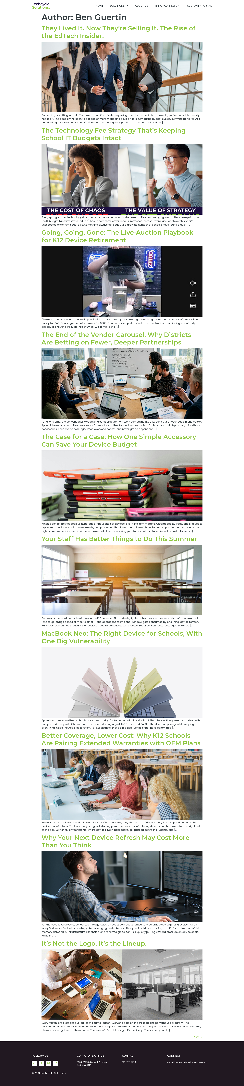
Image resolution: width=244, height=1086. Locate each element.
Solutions (117, 5)
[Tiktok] (55, 1063)
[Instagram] (48, 1063)
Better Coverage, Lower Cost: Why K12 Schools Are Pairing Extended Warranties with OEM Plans (121, 739)
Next (198, 1036)
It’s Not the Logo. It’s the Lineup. (94, 943)
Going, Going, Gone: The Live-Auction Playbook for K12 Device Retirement (117, 236)
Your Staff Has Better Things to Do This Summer (119, 539)
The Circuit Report (167, 5)
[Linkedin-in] (34, 1063)
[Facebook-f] (41, 1063)
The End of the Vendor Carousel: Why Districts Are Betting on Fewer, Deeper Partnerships (116, 338)
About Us (141, 5)
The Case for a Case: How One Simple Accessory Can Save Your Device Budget (119, 440)
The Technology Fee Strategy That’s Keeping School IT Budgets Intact (114, 134)
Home (100, 5)
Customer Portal (199, 5)
